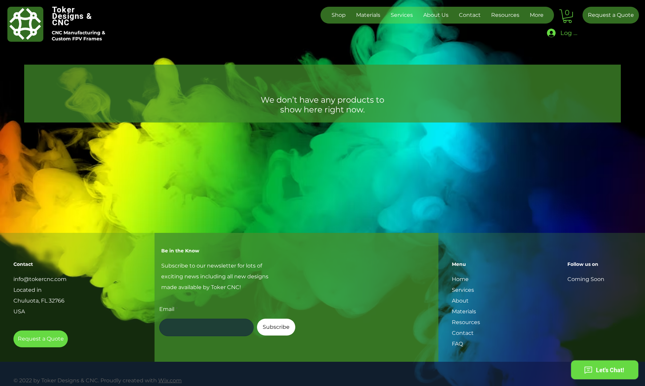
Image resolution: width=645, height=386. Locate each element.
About (460, 300)
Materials (464, 311)
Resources (466, 322)
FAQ (457, 344)
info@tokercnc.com (40, 279)
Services (463, 290)
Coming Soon (585, 279)
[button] (567, 16)
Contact (463, 333)
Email (166, 309)
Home (460, 279)
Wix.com (170, 380)
